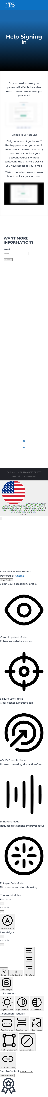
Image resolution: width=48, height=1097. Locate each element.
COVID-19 (9, 368)
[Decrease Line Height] (2, 944)
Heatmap (9, 295)
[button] (1, 518)
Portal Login (11, 428)
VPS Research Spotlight (18, 384)
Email (7, 249)
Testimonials (11, 332)
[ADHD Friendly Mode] (0, 768)
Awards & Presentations (18, 352)
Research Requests (15, 360)
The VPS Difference (15, 336)
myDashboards (13, 283)
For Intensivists (13, 311)
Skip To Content (10, 1071)
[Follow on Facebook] (24, 440)
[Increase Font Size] (2, 903)
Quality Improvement (16, 388)
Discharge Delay (13, 275)
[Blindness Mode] (0, 829)
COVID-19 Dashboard (16, 372)
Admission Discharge (16, 291)
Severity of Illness (14, 364)
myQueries (10, 279)
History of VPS (12, 408)
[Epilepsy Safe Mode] (0, 891)
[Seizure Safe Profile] (0, 706)
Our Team (10, 412)
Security (8, 420)
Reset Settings (7, 1075)
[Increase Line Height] (2, 936)
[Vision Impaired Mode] (0, 645)
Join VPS (9, 424)
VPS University (12, 396)
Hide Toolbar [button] (6, 580)
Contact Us (10, 416)
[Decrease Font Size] (2, 911)
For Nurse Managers (16, 315)
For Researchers (13, 319)
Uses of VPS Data (14, 348)
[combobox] (24, 498)
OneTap (19, 575)
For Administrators (15, 324)
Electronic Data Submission (20, 299)
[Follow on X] (24, 447)
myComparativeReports (18, 287)
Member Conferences (17, 392)
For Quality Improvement (19, 328)
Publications (11, 356)
